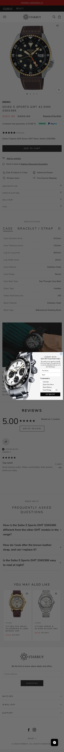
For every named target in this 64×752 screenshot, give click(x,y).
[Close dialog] (61, 354)
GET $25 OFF (50, 394)
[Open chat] (54, 742)
